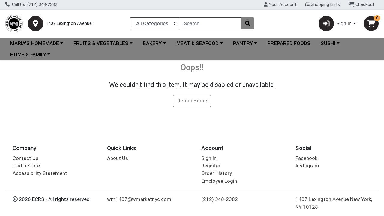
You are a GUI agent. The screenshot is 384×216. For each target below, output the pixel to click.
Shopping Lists (325, 4)
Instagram (307, 166)
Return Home (192, 101)
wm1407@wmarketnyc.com (139, 199)
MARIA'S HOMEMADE (34, 43)
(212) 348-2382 (219, 199)
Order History (216, 173)
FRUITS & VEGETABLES (101, 43)
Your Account (282, 4)
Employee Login (219, 181)
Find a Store (26, 166)
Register (210, 166)
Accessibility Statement (40, 173)
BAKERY (152, 43)
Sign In (209, 158)
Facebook (306, 158)
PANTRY (243, 43)
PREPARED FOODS (288, 43)
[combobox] (210, 23)
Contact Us (25, 158)
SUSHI (328, 43)
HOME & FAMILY (28, 55)
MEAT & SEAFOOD (197, 43)
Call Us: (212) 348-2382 (34, 4)
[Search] (247, 23)
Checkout (364, 4)
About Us (117, 158)
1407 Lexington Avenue (69, 23)
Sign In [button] (344, 23)
